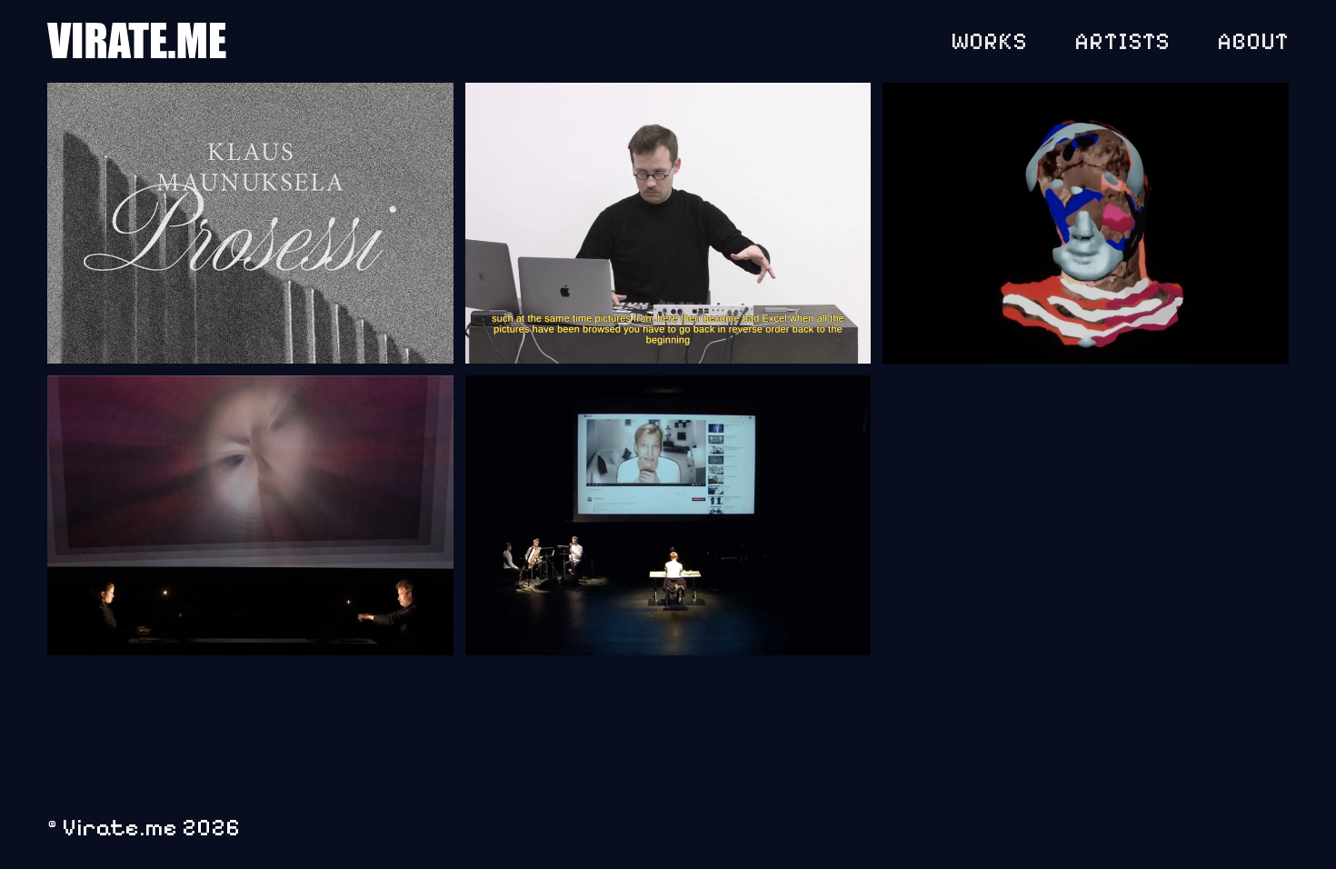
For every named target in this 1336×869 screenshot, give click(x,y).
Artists (1122, 41)
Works (989, 41)
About (1253, 41)
